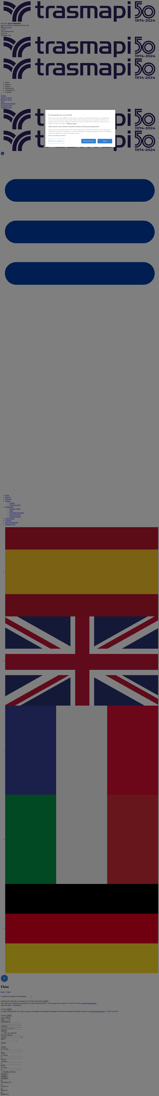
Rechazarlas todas (88, 141)
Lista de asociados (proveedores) (57, 135)
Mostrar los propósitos (56, 141)
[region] (80, 128)
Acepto (105, 141)
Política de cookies (71, 123)
